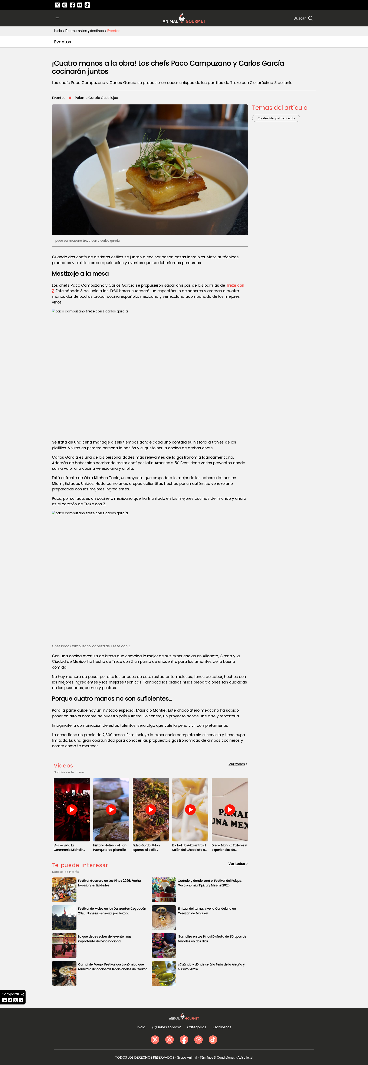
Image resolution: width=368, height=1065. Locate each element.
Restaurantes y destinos (84, 30)
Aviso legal (245, 1057)
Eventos (113, 30)
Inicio (58, 30)
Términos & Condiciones (217, 1057)
